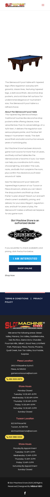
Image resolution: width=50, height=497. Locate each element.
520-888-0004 (15, 437)
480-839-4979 (15, 379)
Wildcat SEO (36, 486)
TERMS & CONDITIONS (16, 299)
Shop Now (10, 275)
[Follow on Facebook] (25, 493)
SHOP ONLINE (25, 268)
